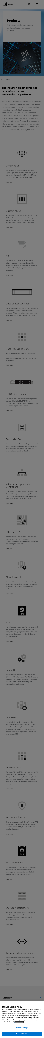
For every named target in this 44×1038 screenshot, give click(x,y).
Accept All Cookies (22, 1034)
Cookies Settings (22, 1028)
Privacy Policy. (19, 1022)
